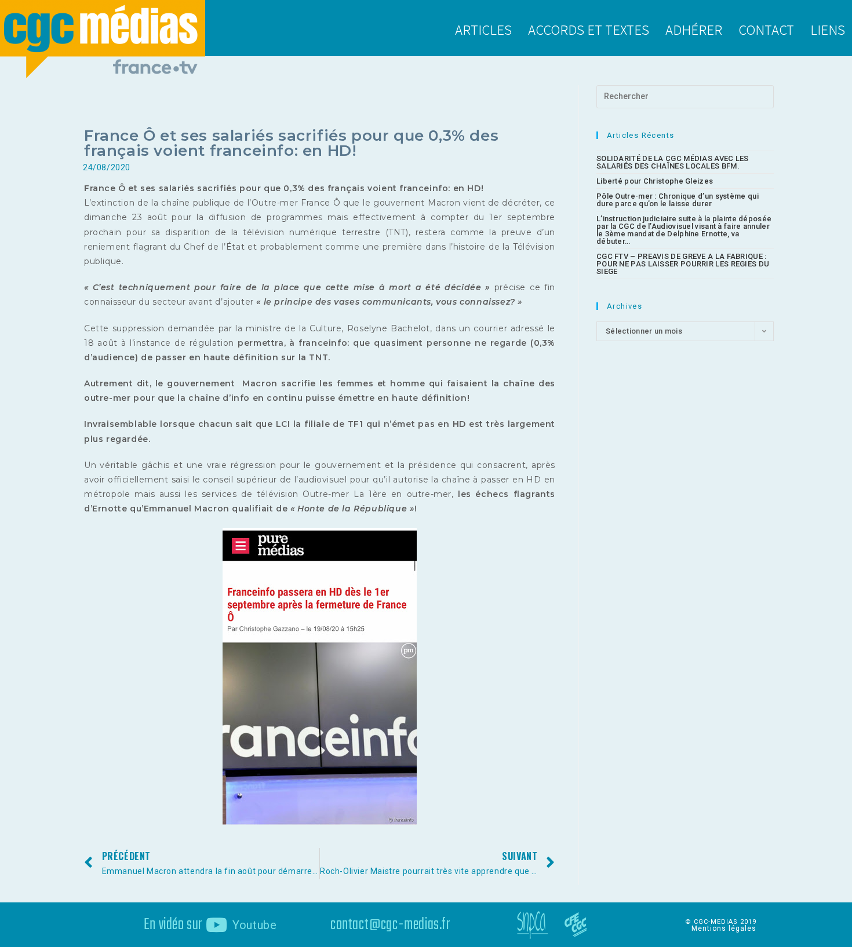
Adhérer (693, 29)
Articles (483, 29)
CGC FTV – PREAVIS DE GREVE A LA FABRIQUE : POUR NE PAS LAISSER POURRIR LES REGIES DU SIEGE (682, 264)
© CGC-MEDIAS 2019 (720, 922)
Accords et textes (588, 29)
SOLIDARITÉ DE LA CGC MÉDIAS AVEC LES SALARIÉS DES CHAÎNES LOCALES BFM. (672, 162)
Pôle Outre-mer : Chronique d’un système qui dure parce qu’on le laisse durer (677, 200)
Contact (766, 29)
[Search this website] (685, 96)
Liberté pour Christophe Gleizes (654, 181)
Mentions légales (723, 928)
